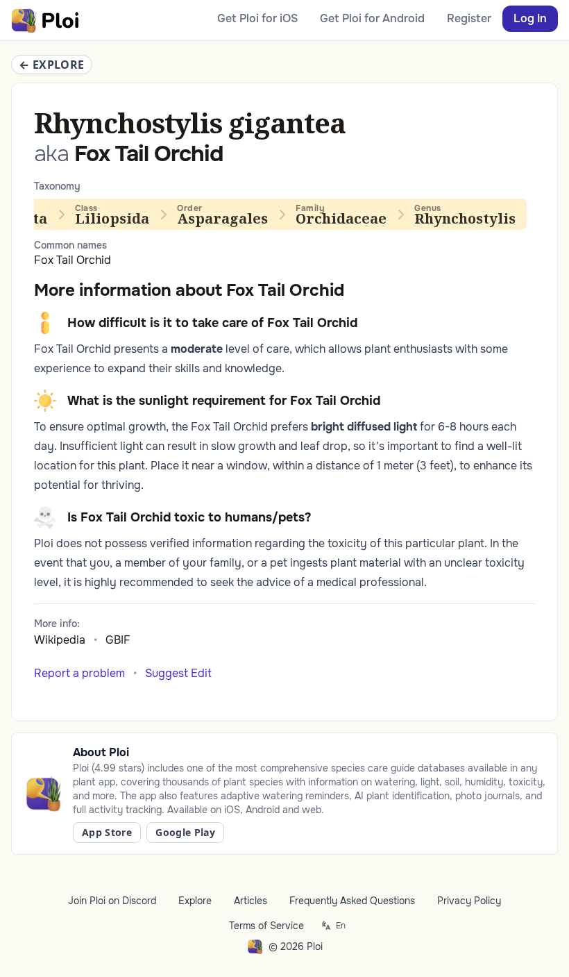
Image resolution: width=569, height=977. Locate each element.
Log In (530, 18)
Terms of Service (266, 925)
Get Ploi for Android (372, 18)
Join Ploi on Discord (112, 900)
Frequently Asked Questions (352, 900)
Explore (195, 900)
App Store (107, 832)
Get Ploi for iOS (257, 18)
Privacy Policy (469, 900)
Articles (250, 900)
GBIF (117, 640)
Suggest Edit (178, 673)
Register (469, 18)
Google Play (185, 832)
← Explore (52, 64)
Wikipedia (59, 640)
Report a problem (79, 673)
